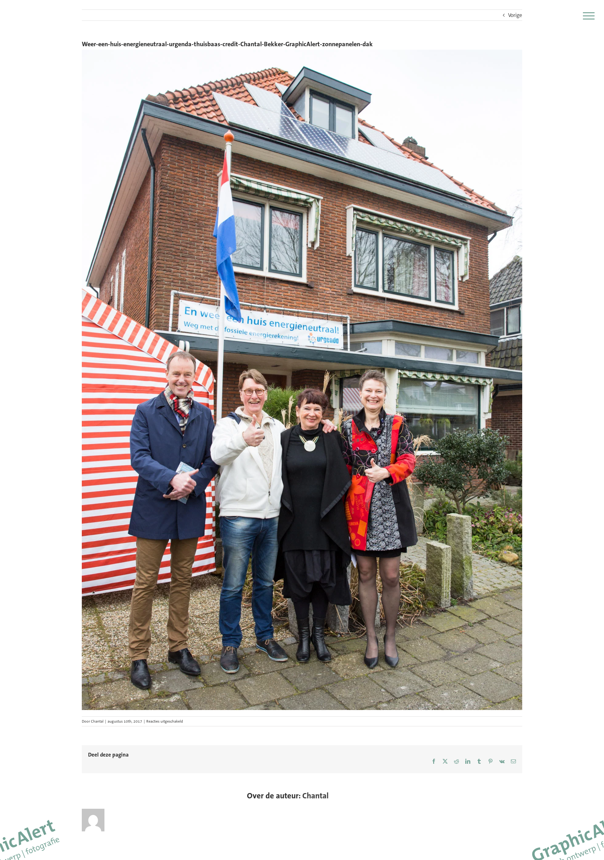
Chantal (97, 721)
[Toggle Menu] (589, 15)
